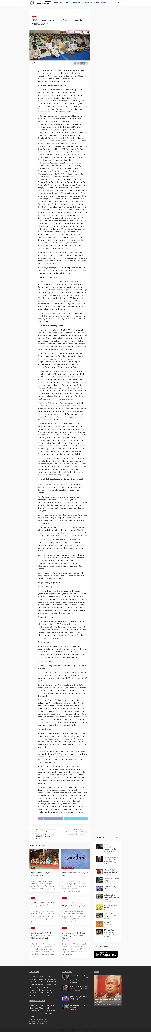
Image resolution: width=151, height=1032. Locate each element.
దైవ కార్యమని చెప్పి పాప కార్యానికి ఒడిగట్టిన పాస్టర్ (111, 871)
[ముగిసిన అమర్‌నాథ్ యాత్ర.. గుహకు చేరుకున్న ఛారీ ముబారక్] (30, 898)
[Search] (119, 3)
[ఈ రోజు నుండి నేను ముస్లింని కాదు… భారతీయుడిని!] (99, 915)
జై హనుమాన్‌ (107, 922)
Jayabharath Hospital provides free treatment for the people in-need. (111, 848)
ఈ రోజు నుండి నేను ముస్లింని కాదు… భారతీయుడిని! (111, 915)
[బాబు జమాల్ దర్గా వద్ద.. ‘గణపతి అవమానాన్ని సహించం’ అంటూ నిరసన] (62, 928)
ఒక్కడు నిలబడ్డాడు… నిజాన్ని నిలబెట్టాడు (111, 879)
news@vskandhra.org (41, 1023)
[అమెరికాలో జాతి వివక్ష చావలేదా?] (99, 888)
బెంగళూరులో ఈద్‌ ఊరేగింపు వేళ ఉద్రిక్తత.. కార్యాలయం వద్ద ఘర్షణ (73, 904)
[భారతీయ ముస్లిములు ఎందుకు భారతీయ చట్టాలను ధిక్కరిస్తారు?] (99, 896)
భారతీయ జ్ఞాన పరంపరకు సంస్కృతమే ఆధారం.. (75, 874)
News (56, 3)
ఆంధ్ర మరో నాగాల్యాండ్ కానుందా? (110, 906)
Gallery (103, 3)
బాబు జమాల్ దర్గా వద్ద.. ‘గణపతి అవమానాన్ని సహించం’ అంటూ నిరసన (73, 935)
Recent (115, 837)
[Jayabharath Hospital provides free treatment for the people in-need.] (99, 846)
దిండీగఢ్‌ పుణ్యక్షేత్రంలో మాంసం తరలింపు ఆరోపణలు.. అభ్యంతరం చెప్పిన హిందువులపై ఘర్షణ (42, 935)
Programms (77, 3)
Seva (61, 3)
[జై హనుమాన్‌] (99, 924)
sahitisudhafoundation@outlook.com (45, 996)
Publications (87, 3)
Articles (68, 3)
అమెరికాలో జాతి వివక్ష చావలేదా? (110, 888)
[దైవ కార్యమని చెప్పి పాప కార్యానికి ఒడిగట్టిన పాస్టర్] (99, 871)
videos (96, 3)
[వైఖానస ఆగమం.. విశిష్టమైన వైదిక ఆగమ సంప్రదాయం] (44, 859)
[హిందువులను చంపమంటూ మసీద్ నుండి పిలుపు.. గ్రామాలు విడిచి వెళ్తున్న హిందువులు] (99, 859)
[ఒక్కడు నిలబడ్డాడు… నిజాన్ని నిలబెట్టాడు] (99, 880)
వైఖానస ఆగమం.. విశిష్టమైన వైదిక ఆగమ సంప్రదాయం (43, 874)
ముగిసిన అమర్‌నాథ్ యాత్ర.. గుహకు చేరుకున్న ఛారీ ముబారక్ (43, 904)
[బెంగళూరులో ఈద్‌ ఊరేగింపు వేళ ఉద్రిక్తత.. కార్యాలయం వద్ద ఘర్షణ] (62, 898)
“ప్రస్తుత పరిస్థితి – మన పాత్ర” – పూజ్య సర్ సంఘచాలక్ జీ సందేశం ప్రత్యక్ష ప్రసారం (107, 999)
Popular (101, 837)
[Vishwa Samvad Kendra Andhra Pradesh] (40, 2)
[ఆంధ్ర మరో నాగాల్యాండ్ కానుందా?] (99, 907)
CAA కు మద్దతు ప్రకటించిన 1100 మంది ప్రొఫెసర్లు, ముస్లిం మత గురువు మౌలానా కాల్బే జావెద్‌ (111, 933)
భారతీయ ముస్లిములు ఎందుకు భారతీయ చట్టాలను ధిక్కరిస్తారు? (111, 897)
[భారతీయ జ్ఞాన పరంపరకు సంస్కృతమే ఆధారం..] (75, 859)
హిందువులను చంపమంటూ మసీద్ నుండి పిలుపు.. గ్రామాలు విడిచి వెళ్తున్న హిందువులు (111, 860)
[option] (108, 990)
